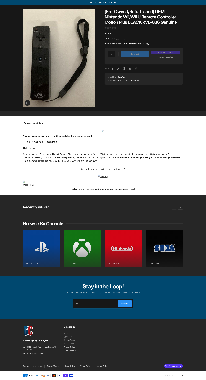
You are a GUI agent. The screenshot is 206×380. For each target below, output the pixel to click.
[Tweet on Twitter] (118, 68)
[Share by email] (130, 68)
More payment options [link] (165, 57)
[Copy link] (136, 68)
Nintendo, (122, 80)
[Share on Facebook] (112, 68)
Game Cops (168, 375)
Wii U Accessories (133, 80)
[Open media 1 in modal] (59, 58)
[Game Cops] (28, 335)
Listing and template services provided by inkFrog (103, 169)
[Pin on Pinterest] (124, 68)
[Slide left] (174, 207)
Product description (33, 123)
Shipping (107, 39)
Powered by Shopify (177, 375)
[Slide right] (180, 207)
